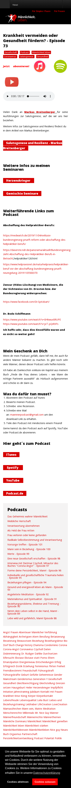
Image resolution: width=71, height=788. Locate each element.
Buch (11, 645)
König (23, 695)
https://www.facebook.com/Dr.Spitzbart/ (26, 301)
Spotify (13, 468)
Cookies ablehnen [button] (18, 781)
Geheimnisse (45, 674)
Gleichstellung (47, 683)
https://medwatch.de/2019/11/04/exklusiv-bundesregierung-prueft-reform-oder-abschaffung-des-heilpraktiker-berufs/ (34, 240)
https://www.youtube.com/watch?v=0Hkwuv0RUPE (32, 319)
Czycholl (38, 649)
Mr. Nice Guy (41, 712)
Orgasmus (15, 734)
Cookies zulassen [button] (45, 781)
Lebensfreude (11, 700)
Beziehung (37, 640)
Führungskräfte (11, 674)
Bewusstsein (23, 640)
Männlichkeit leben (41, 52)
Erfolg (57, 662)
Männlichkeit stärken (36, 725)
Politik (58, 738)
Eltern (50, 657)
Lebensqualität (28, 700)
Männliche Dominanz (15, 721)
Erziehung (28, 666)
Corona (62, 645)
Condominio (51, 645)
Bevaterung (9, 640)
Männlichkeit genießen (55, 721)
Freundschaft (29, 670)
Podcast (25, 52)
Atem (35, 636)
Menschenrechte (12, 712)
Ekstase (19, 657)
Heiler (28, 687)
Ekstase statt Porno (35, 657)
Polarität (49, 738)
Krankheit (8, 695)
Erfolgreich (9, 666)
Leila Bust (42, 700)
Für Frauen (59, 11)
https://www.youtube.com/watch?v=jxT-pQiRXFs (30, 324)
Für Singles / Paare (41, 11)
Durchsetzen (49, 653)
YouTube (13, 480)
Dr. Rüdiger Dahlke (31, 653)
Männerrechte (34, 717)
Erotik (18, 666)
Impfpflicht (56, 687)
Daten (47, 649)
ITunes (11, 455)
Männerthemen (52, 717)
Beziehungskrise (53, 640)
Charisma (38, 645)
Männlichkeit (34, 721)
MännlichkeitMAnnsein (15, 729)
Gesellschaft (11, 52)
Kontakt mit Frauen (51, 691)
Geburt (24, 674)
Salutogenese (27, 56)
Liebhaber (31, 704)
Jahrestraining (21, 691)
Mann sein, (27, 708)
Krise (17, 695)
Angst (6, 632)
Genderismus (24, 679)
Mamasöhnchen (12, 708)
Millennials (28, 712)
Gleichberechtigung (27, 683)
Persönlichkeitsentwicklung (18, 738)
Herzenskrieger (18, 180)
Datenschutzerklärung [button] (46, 772)
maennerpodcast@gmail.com (27, 414)
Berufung (44, 636)
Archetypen (25, 636)
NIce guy (54, 729)
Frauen (14, 632)
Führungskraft (45, 670)
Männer (53, 712)
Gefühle (33, 674)
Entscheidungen (44, 662)
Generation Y (40, 679)
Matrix (38, 708)
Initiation (8, 691)
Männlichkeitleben (38, 729)
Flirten (52, 666)
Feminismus (41, 666)
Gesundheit (42, 56)
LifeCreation (44, 704)
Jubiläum (34, 691)
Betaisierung (57, 636)
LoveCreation (59, 704)
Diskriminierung (12, 653)
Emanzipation (11, 662)
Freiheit (60, 666)
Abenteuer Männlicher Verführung (37, 632)
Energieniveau (27, 662)
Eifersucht (8, 657)
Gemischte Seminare (22, 193)
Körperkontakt (44, 695)
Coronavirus (10, 56)
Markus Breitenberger (39, 112)
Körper (31, 695)
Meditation (48, 708)
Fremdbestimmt (12, 670)
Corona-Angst (11, 649)
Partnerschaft (29, 734)
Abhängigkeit (10, 636)
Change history (23, 645)
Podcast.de (14, 493)
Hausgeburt (18, 687)
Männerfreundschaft (14, 717)
